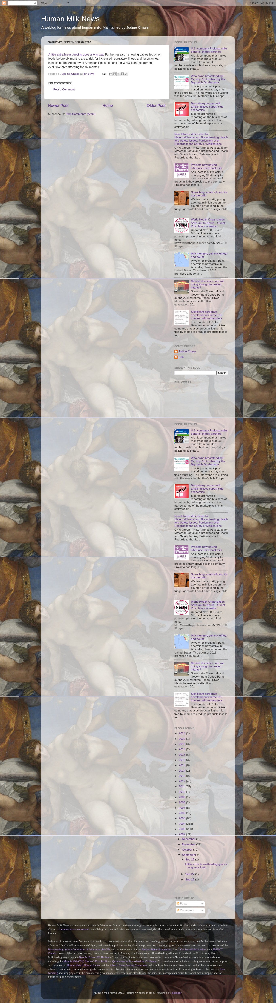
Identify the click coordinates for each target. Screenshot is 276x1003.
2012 (182, 781)
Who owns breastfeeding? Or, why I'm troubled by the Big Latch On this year (208, 79)
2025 (182, 733)
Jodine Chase (187, 351)
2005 (182, 818)
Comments (186, 910)
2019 (182, 744)
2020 (182, 738)
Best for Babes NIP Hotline (94, 957)
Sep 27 (190, 874)
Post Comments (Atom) (81, 113)
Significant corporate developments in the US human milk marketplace (206, 315)
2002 (182, 834)
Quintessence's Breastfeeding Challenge (134, 961)
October (187, 849)
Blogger (176, 992)
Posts (183, 903)
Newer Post (58, 105)
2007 (182, 807)
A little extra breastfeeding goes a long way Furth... (205, 866)
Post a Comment (64, 89)
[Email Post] (103, 73)
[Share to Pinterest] (126, 74)
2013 (182, 775)
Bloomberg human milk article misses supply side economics (207, 106)
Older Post (156, 105)
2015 (182, 765)
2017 (182, 754)
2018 (182, 749)
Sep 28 (190, 859)
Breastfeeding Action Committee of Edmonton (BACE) (79, 949)
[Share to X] (118, 74)
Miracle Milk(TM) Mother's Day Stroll (85, 961)
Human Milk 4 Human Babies (83, 965)
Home (107, 105)
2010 (182, 791)
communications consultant (73, 929)
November (189, 844)
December (189, 838)
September (189, 854)
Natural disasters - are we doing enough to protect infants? (207, 284)
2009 (182, 797)
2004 (182, 823)
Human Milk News (70, 19)
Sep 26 (190, 879)
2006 (182, 813)
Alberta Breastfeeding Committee (128, 965)
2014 (182, 770)
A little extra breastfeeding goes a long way (76, 54)
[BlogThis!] (115, 74)
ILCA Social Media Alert (192, 949)
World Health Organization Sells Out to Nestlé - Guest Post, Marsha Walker (208, 223)
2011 (182, 786)
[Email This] (111, 74)
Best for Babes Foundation (156, 949)
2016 (182, 760)
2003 (182, 829)
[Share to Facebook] (122, 74)
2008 (182, 802)
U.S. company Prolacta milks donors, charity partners (209, 50)
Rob (181, 357)
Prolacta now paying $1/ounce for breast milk (206, 166)
